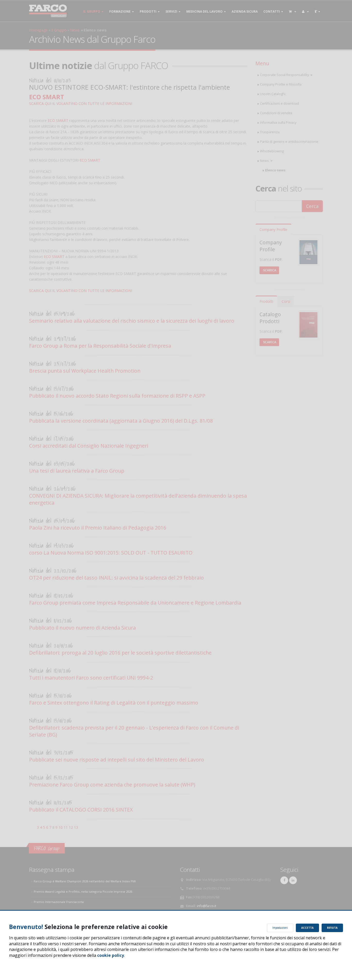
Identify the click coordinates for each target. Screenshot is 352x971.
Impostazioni (280, 928)
